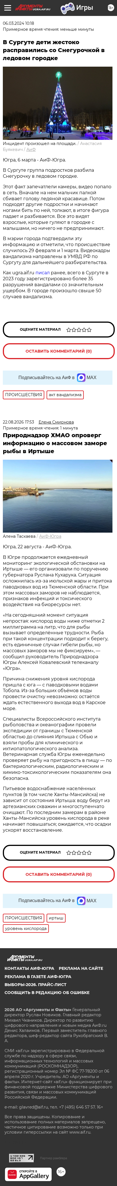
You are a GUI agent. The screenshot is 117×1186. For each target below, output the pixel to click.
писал (42, 272)
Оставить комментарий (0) (59, 351)
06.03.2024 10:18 (18, 23)
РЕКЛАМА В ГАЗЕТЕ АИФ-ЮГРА (38, 976)
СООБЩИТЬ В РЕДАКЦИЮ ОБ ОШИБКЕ (47, 992)
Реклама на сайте (81, 968)
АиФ (31, 149)
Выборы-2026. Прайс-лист (35, 984)
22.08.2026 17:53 (18, 422)
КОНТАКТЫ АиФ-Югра (29, 968)
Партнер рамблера (53, 1158)
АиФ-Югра (50, 536)
